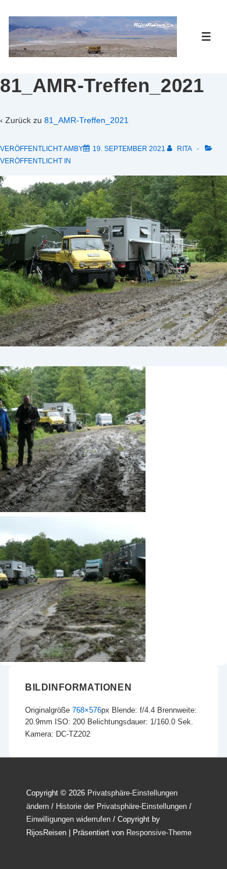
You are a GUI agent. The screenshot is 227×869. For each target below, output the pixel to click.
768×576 (86, 710)
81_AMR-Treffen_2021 (86, 120)
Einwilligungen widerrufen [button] (68, 819)
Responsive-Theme (158, 832)
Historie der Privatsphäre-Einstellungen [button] (121, 806)
